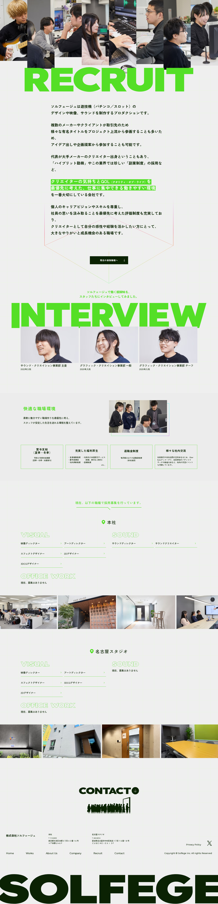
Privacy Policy (193, 845)
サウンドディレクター (124, 543)
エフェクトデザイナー (32, 553)
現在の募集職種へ (109, 260)
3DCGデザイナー (30, 563)
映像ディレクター (30, 543)
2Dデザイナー (71, 553)
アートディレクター (74, 543)
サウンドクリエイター (167, 543)
